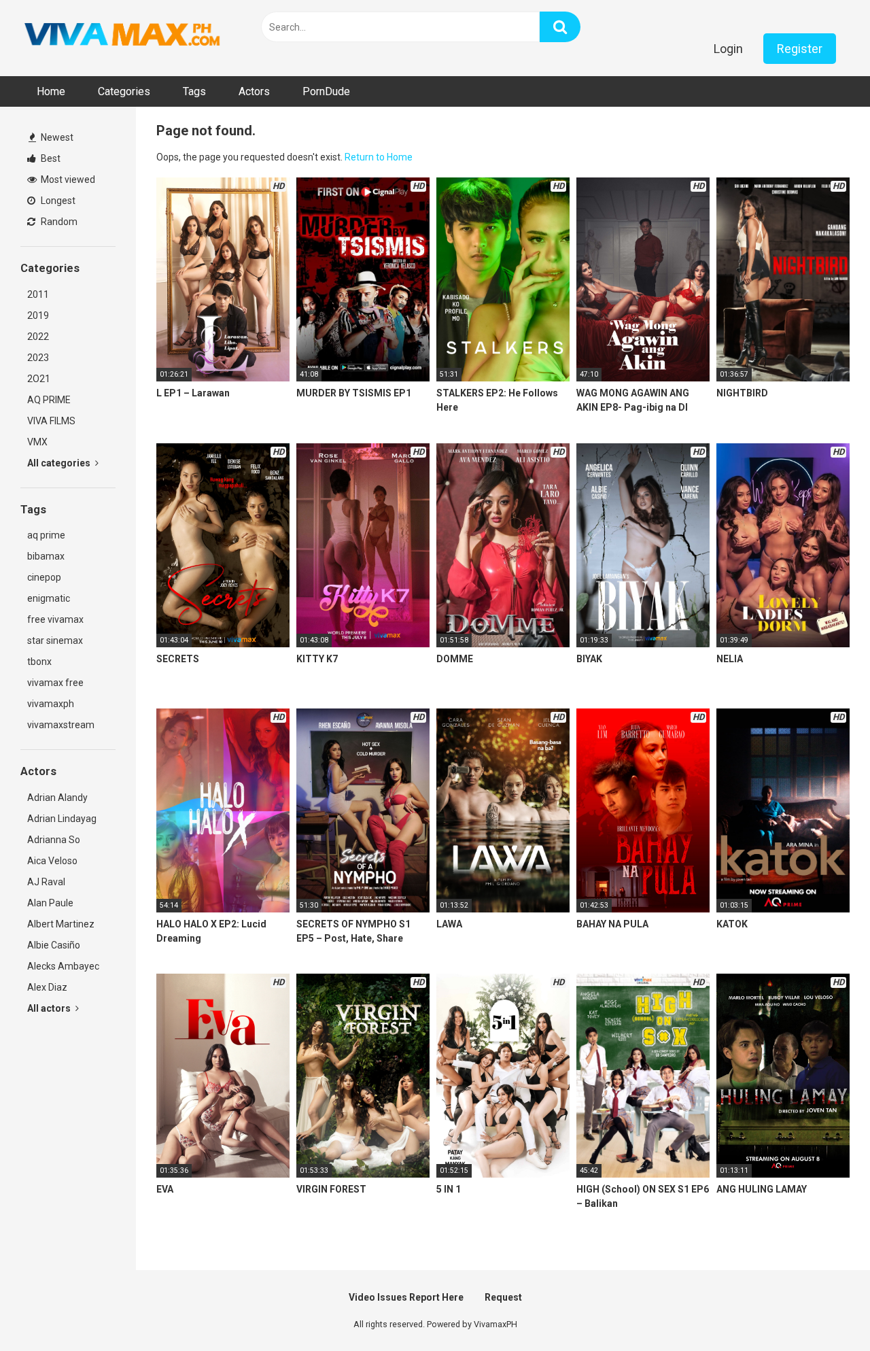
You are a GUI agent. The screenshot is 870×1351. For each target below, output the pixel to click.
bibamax (46, 556)
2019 (38, 315)
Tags (194, 91)
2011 (38, 294)
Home (51, 91)
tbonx (39, 661)
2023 (38, 357)
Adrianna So (53, 839)
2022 (38, 336)
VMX (37, 442)
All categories (59, 463)
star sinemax (55, 640)
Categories (124, 91)
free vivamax (55, 619)
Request (503, 1297)
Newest (56, 137)
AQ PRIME (49, 399)
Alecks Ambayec (63, 966)
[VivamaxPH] (122, 34)
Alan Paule (50, 902)
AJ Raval (46, 881)
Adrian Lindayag (62, 818)
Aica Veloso (52, 860)
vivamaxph (50, 703)
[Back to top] (824, 1310)
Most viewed (67, 179)
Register (799, 48)
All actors (50, 1008)
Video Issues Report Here (406, 1297)
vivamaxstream (60, 724)
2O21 (38, 378)
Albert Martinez (60, 924)
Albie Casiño (53, 945)
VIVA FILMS (51, 420)
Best (49, 158)
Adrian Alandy (57, 797)
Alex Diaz (47, 987)
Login (728, 48)
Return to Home (379, 157)
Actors (254, 91)
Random (58, 221)
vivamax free (55, 682)
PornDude (326, 91)
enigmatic (48, 598)
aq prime (46, 535)
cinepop (44, 577)
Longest (57, 200)
